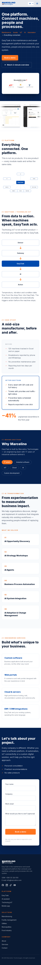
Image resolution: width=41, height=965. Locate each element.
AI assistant (6, 899)
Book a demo (10, 58)
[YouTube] (15, 885)
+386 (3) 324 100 (12, 878)
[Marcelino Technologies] (8, 3)
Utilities (4, 923)
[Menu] (37, 3)
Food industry (7, 930)
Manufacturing (7, 916)
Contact (4, 948)
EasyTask (5, 895)
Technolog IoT (7, 902)
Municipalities (6, 927)
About (4, 941)
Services (5, 944)
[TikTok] (11, 885)
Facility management (9, 920)
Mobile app (6, 906)
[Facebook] (3, 885)
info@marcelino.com (14, 880)
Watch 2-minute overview (18, 65)
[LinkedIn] (7, 885)
